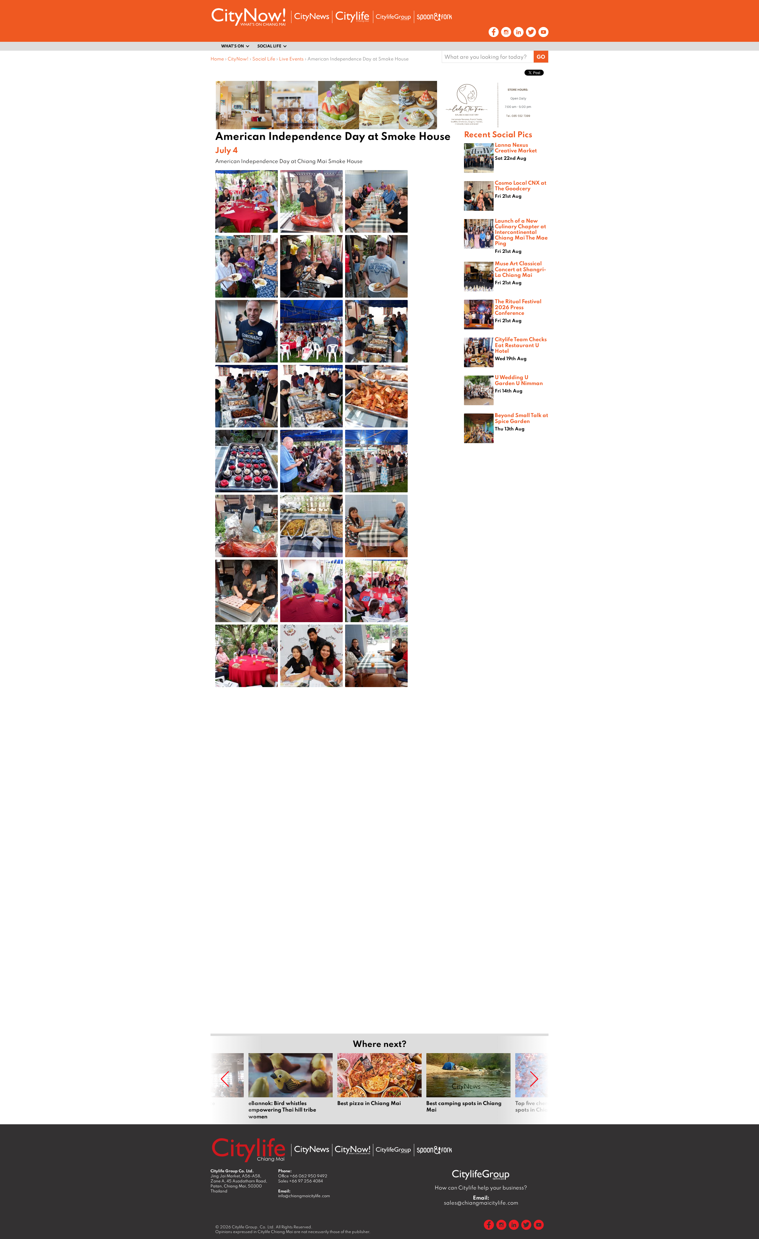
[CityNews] (312, 17)
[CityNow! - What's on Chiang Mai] (248, 17)
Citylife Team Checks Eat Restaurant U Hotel (521, 345)
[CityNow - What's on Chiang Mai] (352, 1150)
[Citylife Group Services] (393, 17)
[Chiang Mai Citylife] (352, 16)
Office (302, 1176)
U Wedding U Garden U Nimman (519, 379)
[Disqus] (337, 786)
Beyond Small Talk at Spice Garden (521, 417)
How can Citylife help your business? (481, 1187)
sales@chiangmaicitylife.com (481, 1200)
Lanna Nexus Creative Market (516, 147)
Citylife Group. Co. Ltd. (253, 1227)
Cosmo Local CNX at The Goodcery (520, 185)
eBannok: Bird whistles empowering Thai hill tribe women (290, 1086)
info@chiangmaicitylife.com (304, 1195)
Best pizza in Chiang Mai (379, 1086)
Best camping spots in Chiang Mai (468, 1086)
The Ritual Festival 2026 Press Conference (518, 307)
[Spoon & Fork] (434, 16)
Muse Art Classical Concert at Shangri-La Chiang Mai (520, 269)
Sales (300, 1181)
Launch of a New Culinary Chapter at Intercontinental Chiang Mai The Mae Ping (521, 232)
